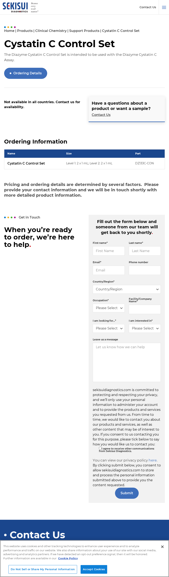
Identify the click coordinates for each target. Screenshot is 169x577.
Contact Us (148, 7)
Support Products (84, 31)
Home (9, 31)
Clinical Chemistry (51, 31)
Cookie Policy (68, 558)
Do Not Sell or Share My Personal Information (43, 569)
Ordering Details (27, 73)
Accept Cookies (94, 569)
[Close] (162, 546)
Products (25, 31)
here (153, 460)
